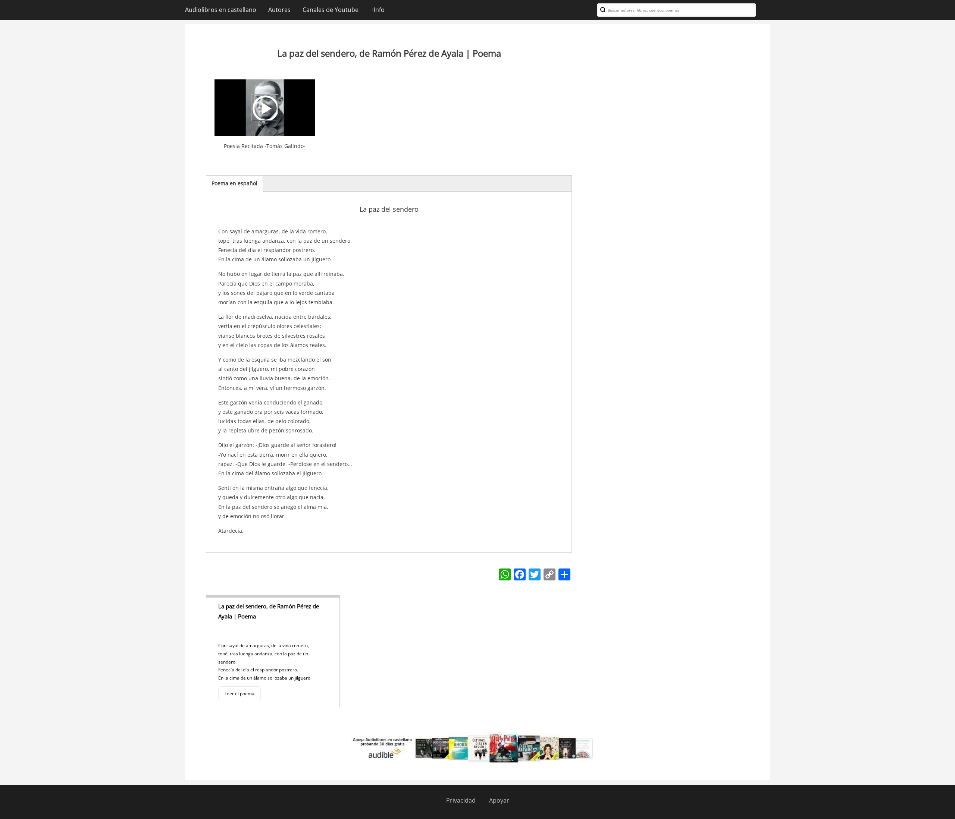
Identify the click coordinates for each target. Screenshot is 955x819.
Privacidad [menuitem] (461, 800)
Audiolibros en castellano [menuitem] (220, 10)
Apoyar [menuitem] (499, 800)
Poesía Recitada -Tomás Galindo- (265, 145)
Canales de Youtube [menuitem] (330, 10)
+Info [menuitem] (377, 10)
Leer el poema (239, 693)
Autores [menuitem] (279, 10)
